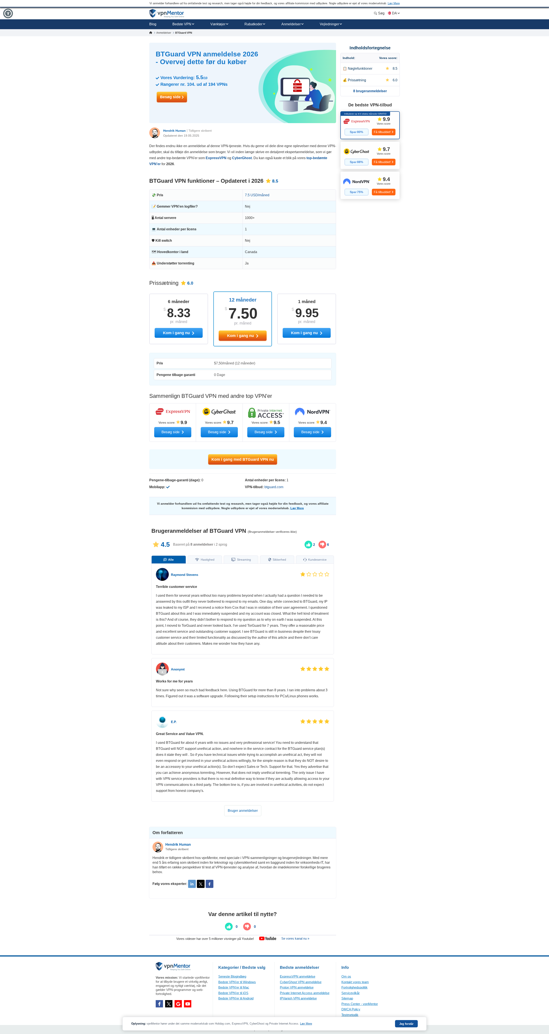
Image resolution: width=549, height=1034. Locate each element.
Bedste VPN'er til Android (235, 998)
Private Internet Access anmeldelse (304, 993)
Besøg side (171, 97)
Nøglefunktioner (360, 68)
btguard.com (273, 487)
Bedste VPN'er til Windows (237, 982)
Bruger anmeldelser (243, 810)
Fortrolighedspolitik (354, 987)
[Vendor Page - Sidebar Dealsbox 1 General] (370, 125)
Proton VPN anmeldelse (297, 987)
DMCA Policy (350, 1009)
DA (394, 13)
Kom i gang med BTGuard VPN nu (242, 459)
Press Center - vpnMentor (359, 1004)
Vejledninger (329, 24)
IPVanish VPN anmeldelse (298, 998)
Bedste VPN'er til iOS (233, 993)
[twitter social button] (168, 1003)
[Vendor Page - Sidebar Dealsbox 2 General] (370, 155)
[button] (8, 13)
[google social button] (178, 1003)
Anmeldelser (291, 24)
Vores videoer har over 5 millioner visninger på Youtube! (215, 938)
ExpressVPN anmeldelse (297, 976)
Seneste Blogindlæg (232, 976)
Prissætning (357, 80)
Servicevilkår (350, 993)
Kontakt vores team (355, 982)
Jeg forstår (406, 1023)
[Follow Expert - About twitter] (201, 884)
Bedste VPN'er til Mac (233, 987)
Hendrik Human (174, 130)
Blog (152, 24)
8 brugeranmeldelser (370, 91)
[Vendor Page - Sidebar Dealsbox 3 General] (370, 185)
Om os (346, 976)
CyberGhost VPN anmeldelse (300, 982)
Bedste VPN (181, 24)
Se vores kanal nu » (295, 938)
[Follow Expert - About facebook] (209, 884)
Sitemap (347, 998)
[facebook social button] (159, 1003)
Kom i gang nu (241, 336)
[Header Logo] (166, 13)
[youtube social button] (187, 1003)
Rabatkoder (253, 24)
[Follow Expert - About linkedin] (192, 884)
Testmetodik (349, 1015)
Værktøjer (217, 24)
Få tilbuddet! (382, 132)
